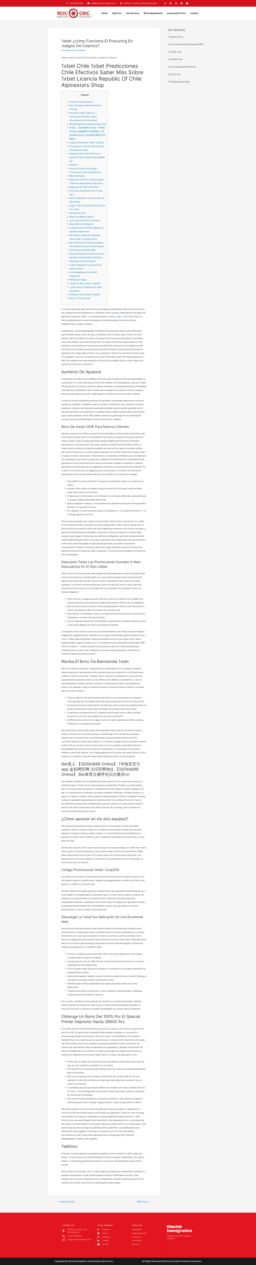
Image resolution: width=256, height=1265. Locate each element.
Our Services (132, 13)
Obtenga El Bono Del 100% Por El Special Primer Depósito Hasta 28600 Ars (87, 157)
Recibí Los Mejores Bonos (81, 216)
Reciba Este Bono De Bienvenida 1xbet (87, 124)
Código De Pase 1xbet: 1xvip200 (84, 294)
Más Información (77, 176)
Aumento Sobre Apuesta (81, 102)
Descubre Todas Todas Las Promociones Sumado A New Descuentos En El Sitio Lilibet (83, 117)
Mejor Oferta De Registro (81, 224)
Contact (194, 13)
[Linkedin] (182, 3)
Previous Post (66, 1201)
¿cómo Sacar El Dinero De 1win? (84, 220)
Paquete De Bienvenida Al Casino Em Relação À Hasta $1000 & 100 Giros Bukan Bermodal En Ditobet (87, 257)
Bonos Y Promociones (79, 298)
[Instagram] (176, 3)
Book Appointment (153, 13)
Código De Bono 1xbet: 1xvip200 (84, 283)
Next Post (143, 1201)
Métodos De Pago (77, 279)
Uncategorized (68, 50)
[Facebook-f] (165, 3)
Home (105, 13)
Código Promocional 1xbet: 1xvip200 (86, 142)
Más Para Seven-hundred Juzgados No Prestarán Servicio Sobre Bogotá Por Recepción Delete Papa (86, 246)
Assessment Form (176, 13)
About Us (116, 13)
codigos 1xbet (121, 316)
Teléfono (73, 165)
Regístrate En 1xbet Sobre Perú (84, 187)
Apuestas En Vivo (77, 213)
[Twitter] (171, 3)
